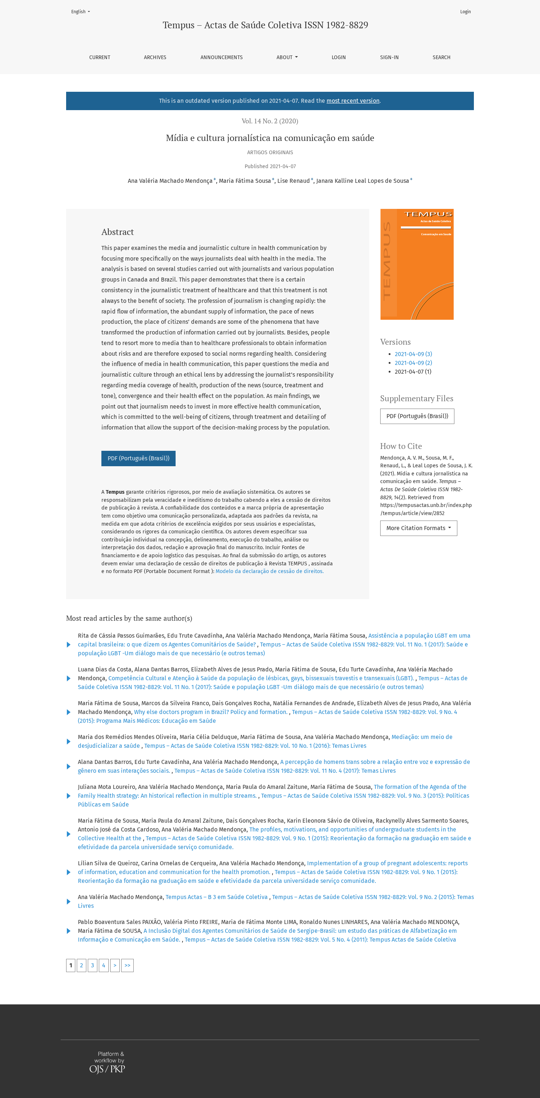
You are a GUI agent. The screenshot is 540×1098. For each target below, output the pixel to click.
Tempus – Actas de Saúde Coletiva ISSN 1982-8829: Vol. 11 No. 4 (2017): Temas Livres (285, 770)
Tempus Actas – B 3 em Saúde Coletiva (217, 897)
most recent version (353, 100)
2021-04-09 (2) (413, 362)
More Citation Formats (416, 528)
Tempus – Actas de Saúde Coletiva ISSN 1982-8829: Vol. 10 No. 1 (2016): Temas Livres (255, 745)
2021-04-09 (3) (413, 354)
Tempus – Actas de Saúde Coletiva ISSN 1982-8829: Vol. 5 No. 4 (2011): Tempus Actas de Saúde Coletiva (320, 939)
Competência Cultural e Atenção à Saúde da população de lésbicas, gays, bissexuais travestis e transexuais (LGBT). (261, 678)
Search (442, 57)
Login (339, 57)
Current (99, 57)
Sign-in (389, 57)
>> (127, 965)
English (83, 11)
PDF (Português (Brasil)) (417, 416)
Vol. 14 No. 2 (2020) (270, 121)
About (285, 57)
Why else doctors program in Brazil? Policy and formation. (211, 712)
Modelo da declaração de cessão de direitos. (270, 571)
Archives (155, 57)
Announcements (222, 57)
